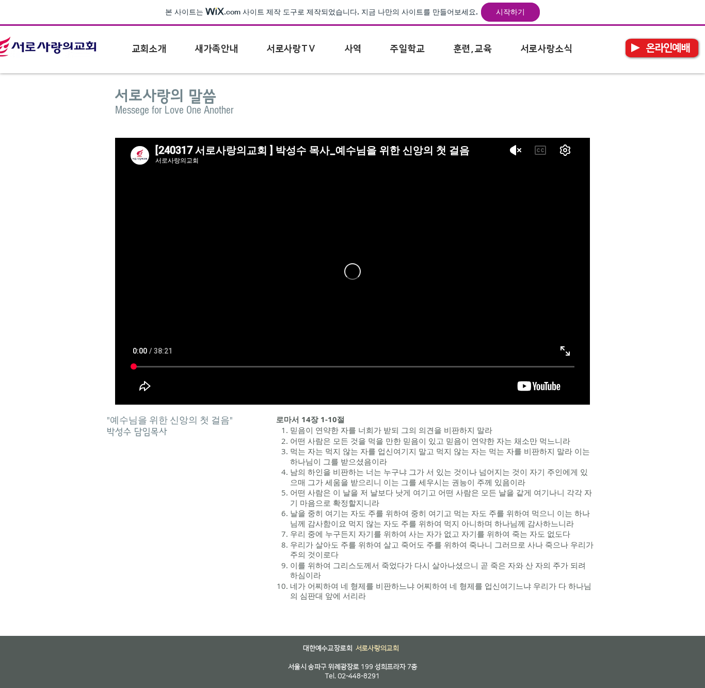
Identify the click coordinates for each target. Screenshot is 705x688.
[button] (149, 49)
